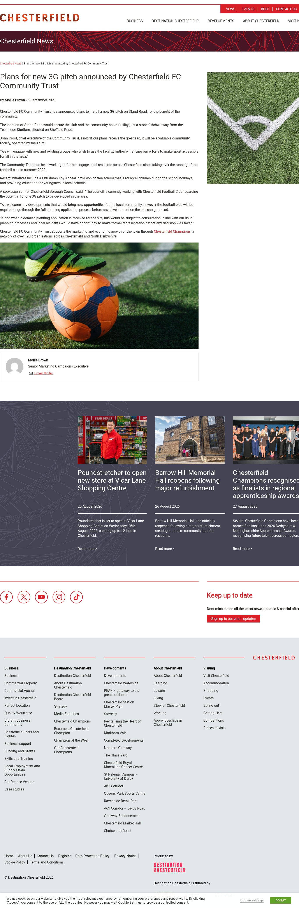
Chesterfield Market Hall (122, 823)
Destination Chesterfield (39, 18)
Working (160, 713)
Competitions (213, 720)
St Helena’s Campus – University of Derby (121, 776)
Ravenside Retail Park (120, 801)
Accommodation (216, 683)
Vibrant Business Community (17, 722)
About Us (25, 856)
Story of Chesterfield (169, 705)
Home (9, 856)
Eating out (211, 705)
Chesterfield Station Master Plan (119, 704)
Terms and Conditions (47, 862)
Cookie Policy (14, 862)
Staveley (110, 714)
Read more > (164, 549)
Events (248, 9)
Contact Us (286, 9)
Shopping (210, 691)
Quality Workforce (18, 713)
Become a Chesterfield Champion (71, 731)
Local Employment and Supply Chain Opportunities (22, 770)
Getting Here (212, 713)
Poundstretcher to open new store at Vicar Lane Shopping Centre (112, 480)
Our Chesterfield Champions (66, 750)
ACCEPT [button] (281, 900)
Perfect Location (17, 705)
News (230, 9)
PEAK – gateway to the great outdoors (121, 693)
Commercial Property (20, 683)
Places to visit (214, 728)
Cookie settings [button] (252, 900)
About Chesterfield (261, 21)
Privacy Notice (125, 856)
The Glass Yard (115, 755)
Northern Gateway (118, 748)
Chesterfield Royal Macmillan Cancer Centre (123, 765)
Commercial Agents (19, 691)
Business (135, 21)
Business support (17, 744)
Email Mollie (43, 373)
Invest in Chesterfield (20, 698)
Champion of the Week (71, 740)
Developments (221, 21)
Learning (160, 683)
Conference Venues (19, 782)
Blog (265, 9)
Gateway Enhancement (122, 816)
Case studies (14, 789)
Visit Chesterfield (216, 676)
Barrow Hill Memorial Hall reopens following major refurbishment (187, 480)
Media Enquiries (66, 714)
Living (158, 698)
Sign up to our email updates (233, 619)
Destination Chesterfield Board (72, 697)
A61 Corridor (113, 786)
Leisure (159, 691)
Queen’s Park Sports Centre (124, 793)
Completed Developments (124, 740)
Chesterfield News (10, 63)
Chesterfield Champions (172, 231)
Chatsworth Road (117, 831)
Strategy (60, 706)
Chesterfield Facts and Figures (21, 734)
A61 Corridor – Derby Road (124, 808)
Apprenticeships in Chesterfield (168, 722)
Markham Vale (115, 733)
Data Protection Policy (92, 856)
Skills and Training (18, 758)
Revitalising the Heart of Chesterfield (122, 723)
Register (64, 856)
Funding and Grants (19, 751)
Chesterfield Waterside (121, 683)
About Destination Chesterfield (68, 685)
